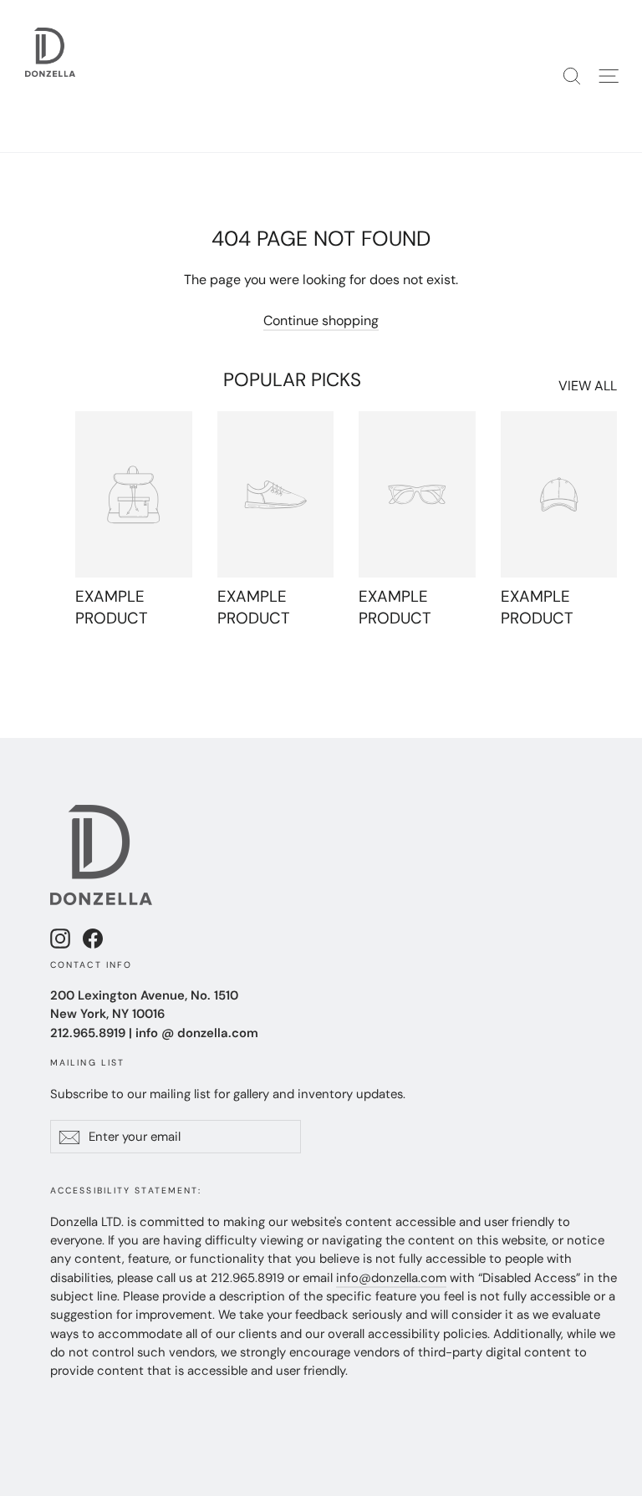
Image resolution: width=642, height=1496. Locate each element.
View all (587, 385)
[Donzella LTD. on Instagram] (60, 938)
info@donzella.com (391, 1278)
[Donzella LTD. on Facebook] (93, 938)
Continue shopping (321, 320)
